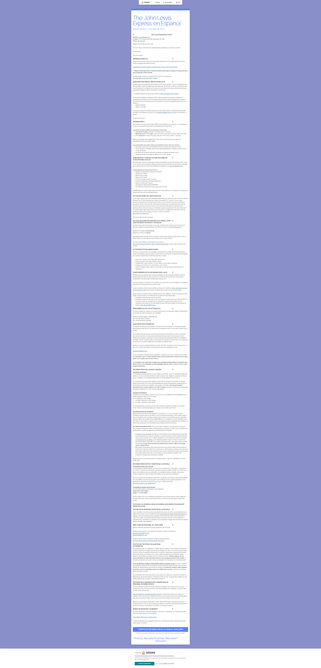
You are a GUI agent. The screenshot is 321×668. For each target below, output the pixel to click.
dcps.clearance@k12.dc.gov (148, 305)
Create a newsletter (144, 663)
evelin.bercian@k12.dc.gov (140, 351)
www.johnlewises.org (144, 37)
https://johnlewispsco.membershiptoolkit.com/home (147, 594)
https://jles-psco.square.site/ (141, 213)
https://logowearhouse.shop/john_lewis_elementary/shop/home (151, 244)
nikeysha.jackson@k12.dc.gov (141, 533)
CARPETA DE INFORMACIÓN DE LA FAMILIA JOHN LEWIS (160, 629)
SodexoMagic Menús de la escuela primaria (145, 617)
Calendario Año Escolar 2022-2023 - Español (145, 78)
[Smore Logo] (146, 2)
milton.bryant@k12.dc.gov (140, 535)
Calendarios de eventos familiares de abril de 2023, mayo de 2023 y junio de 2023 (155, 67)
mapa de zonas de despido (144, 434)
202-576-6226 (141, 41)
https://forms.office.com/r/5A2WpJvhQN (144, 483)
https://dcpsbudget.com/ (176, 166)
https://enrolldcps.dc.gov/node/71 (170, 93)
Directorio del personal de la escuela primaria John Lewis (148, 540)
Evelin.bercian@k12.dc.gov (165, 112)
